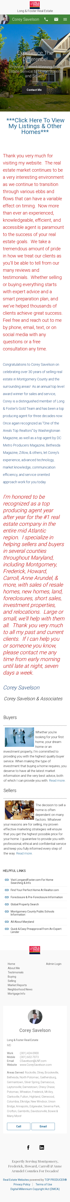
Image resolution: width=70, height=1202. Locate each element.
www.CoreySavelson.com (36, 1064)
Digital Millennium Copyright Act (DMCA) (35, 1189)
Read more (57, 780)
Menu (65, 19)
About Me (14, 968)
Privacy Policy (22, 1184)
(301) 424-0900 (29, 1053)
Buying (12, 976)
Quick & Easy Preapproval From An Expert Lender (36, 930)
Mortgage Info (16, 993)
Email (56, 19)
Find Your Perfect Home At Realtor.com (35, 890)
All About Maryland (22, 921)
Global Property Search (25, 904)
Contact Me (34, 89)
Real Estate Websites (16, 1179)
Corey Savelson (25, 19)
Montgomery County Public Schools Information (32, 913)
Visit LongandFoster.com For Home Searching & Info (32, 881)
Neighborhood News (20, 989)
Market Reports (17, 985)
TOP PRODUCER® (56, 1179)
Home (11, 963)
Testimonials (16, 972)
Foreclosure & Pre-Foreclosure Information (37, 897)
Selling (12, 980)
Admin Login (53, 963)
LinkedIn (42, 1147)
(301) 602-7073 (29, 1057)
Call (46, 19)
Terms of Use (44, 1184)
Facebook (28, 1147)
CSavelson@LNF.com (33, 1060)
